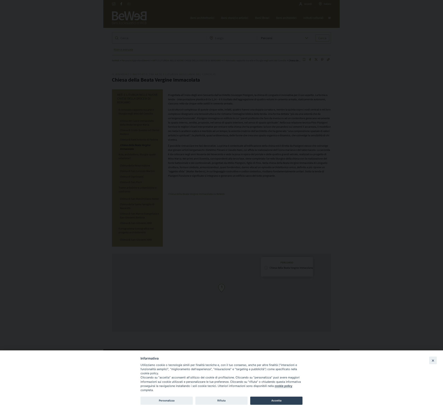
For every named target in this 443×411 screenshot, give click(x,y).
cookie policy (283, 386)
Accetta (276, 400)
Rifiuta (221, 400)
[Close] (433, 360)
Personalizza (166, 400)
